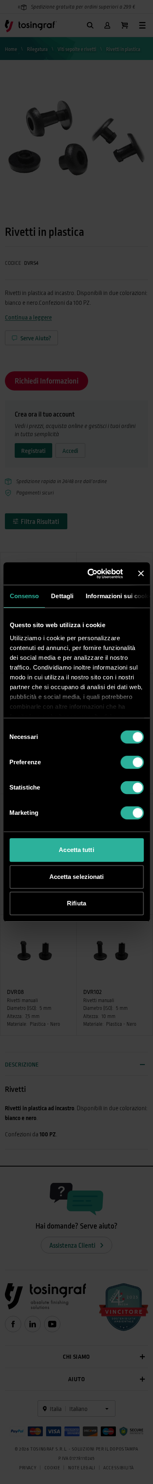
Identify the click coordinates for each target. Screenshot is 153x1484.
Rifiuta (76, 903)
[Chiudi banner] (141, 574)
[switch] (132, 762)
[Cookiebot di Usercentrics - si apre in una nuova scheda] (91, 573)
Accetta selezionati (76, 876)
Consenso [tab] (24, 595)
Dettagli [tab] (62, 595)
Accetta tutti (76, 849)
